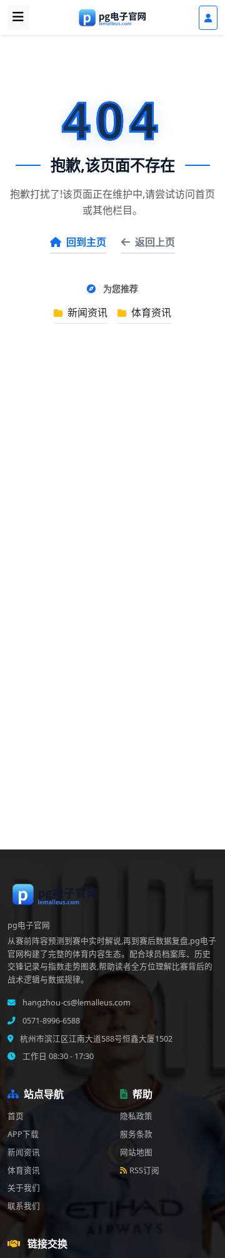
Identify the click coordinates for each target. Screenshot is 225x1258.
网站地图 (136, 1152)
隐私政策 (136, 1116)
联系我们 (24, 1206)
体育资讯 (150, 312)
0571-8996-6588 (50, 1020)
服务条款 (136, 1134)
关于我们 (24, 1188)
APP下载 (23, 1134)
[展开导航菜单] (18, 17)
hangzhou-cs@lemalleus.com (76, 1002)
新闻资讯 (86, 312)
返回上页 (155, 242)
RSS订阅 (144, 1170)
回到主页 (86, 242)
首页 (16, 1116)
